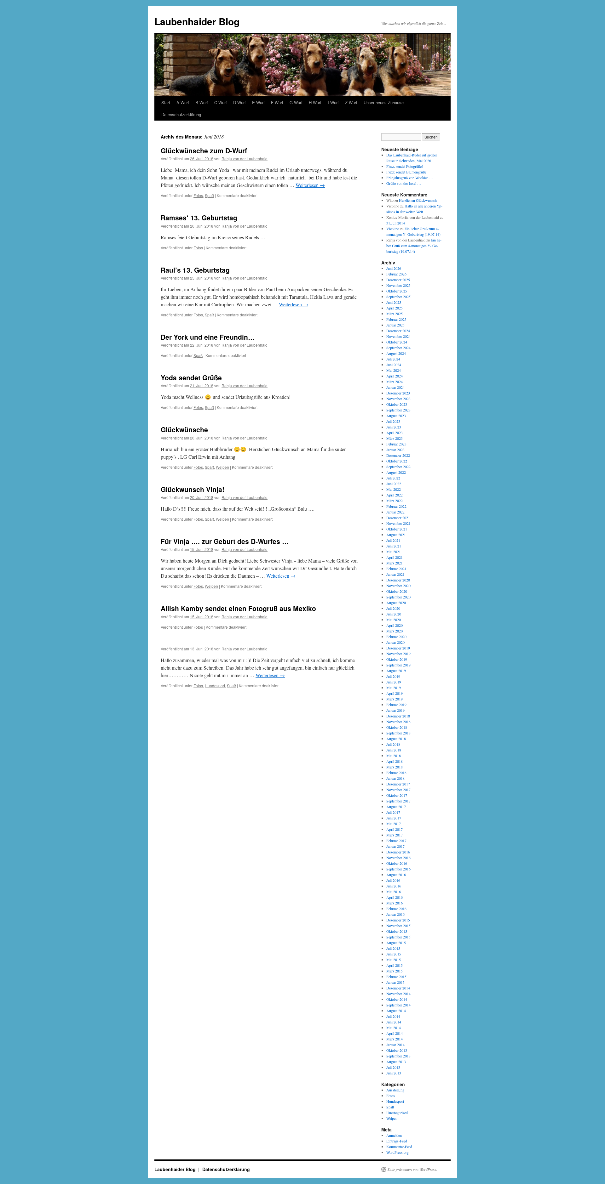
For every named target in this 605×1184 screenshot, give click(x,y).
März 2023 (394, 438)
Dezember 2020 (398, 579)
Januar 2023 (395, 449)
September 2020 (398, 596)
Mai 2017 (393, 823)
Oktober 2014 (396, 999)
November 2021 (398, 523)
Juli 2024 (393, 358)
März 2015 (394, 970)
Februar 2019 (396, 704)
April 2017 (394, 829)
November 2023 (398, 398)
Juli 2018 (393, 744)
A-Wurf (182, 102)
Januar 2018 (395, 778)
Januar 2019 (395, 710)
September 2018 (398, 732)
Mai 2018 (393, 755)
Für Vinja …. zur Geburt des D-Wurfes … (225, 541)
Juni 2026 (393, 268)
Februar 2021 (396, 568)
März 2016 (394, 902)
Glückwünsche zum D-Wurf (204, 150)
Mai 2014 (393, 1027)
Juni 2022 (393, 483)
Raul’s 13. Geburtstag (195, 270)
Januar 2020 (395, 642)
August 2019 (396, 670)
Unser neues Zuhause (384, 102)
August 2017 (396, 806)
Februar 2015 (396, 976)
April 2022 (394, 494)
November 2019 (398, 653)
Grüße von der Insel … (403, 183)
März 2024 (394, 381)
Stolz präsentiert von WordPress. (412, 1169)
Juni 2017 (393, 817)
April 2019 (394, 693)
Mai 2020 (393, 619)
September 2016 (398, 868)
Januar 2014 (395, 1044)
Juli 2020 (393, 608)
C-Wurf (220, 102)
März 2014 (394, 1038)
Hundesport (215, 685)
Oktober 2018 (396, 727)
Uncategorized (397, 1112)
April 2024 (394, 375)
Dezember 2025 (398, 279)
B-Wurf (201, 102)
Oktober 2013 (396, 1050)
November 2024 (398, 336)
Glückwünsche (184, 429)
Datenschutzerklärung (181, 114)
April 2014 (394, 1033)
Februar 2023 (396, 443)
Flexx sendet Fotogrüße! (404, 166)
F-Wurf (277, 102)
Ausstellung (395, 1089)
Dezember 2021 (398, 517)
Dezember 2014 (398, 987)
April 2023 (394, 432)
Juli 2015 (393, 948)
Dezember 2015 (398, 919)
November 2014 (398, 993)
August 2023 (396, 415)
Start (165, 102)
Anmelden (394, 1135)
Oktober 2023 (396, 404)
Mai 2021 (393, 551)
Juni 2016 (393, 885)
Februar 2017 (396, 840)
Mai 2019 (393, 687)
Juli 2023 (393, 421)
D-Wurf (239, 102)
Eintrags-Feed (396, 1140)
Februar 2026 (396, 273)
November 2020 (398, 585)
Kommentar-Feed (399, 1146)
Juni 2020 (393, 613)
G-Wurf (296, 102)
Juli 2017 (393, 812)
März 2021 (394, 562)
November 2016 (398, 857)
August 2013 (396, 1061)
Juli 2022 (393, 477)
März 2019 (394, 698)
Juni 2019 (393, 681)
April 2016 (394, 897)
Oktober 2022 (396, 460)
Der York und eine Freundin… (208, 337)
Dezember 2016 (398, 851)
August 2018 (396, 738)
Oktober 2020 (396, 591)
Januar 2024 (395, 387)
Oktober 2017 (396, 795)
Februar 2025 (396, 319)
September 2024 (398, 347)
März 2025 (394, 313)
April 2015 (394, 965)
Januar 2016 (395, 914)
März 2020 (394, 630)
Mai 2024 (393, 370)
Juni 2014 (393, 1021)
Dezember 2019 (398, 647)
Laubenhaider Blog (196, 21)
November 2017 (398, 789)
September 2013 (398, 1055)
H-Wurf (315, 102)
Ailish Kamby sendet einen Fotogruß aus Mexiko (238, 608)
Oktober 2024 (396, 341)
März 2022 (394, 500)
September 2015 (398, 936)
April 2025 (394, 307)
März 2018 (394, 766)
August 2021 (396, 534)
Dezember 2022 (398, 455)
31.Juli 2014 (395, 222)
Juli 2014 (393, 1016)
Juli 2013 (393, 1067)
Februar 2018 (396, 772)
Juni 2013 (393, 1072)
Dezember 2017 (398, 783)
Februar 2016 (396, 908)
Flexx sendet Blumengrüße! (407, 171)
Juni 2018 (393, 749)
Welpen (222, 467)
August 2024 (396, 353)
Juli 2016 (393, 880)
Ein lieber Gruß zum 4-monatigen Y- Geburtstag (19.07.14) (413, 245)
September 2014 (398, 1004)
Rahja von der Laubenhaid (245, 158)
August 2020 (396, 602)
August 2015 (396, 942)
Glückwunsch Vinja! (192, 489)
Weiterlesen (310, 185)
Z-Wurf (351, 102)
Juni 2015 (393, 953)
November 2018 (398, 721)
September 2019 (398, 664)
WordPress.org (397, 1152)
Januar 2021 (395, 574)
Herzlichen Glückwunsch (418, 200)
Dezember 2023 (398, 392)
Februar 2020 (396, 636)
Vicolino (392, 228)
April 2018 (394, 761)
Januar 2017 (395, 846)
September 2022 (398, 466)
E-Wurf (258, 102)
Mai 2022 (393, 489)
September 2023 (398, 409)
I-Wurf (333, 102)
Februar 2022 (396, 506)
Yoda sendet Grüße (191, 377)
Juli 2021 (393, 540)
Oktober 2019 (396, 659)
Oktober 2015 (396, 931)
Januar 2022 (395, 511)
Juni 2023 (393, 426)
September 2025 (398, 296)
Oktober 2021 (396, 528)
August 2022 (396, 472)
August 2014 (396, 1010)
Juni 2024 (393, 364)
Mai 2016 (393, 891)
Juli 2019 (393, 676)
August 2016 (396, 874)
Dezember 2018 (398, 715)
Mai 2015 (393, 959)
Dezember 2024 (398, 330)
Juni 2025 (393, 302)
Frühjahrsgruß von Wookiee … (409, 177)
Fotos (198, 195)
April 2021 (394, 557)
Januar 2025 (395, 324)
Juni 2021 (393, 545)
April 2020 (394, 625)
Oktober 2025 (396, 290)
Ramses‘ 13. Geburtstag (199, 217)
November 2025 (398, 285)
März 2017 (394, 834)
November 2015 (398, 925)
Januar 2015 (395, 982)
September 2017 (398, 800)
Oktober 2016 (396, 863)
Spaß (209, 195)
